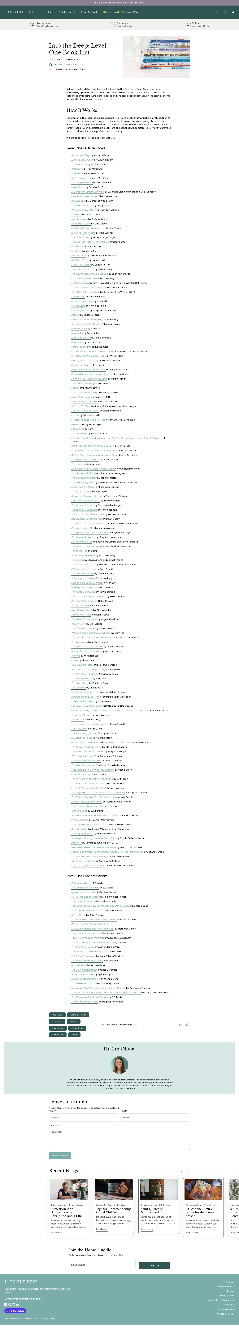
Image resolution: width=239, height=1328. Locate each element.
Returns (231, 1291)
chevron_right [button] (187, 1171)
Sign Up (154, 1265)
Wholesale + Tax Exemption (221, 1300)
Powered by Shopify (47, 1319)
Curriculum (57, 1021)
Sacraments (57, 1035)
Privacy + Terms (227, 1295)
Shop (52, 12)
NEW (135, 12)
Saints (74, 1035)
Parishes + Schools (226, 1286)
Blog (83, 12)
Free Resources (68, 12)
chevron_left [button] (181, 1171)
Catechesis (57, 1015)
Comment (55, 1125)
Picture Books (77, 1028)
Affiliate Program (226, 1309)
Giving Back (229, 1304)
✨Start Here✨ (111, 12)
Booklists (230, 1282)
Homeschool (57, 1028)
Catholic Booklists (78, 1015)
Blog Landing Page (68, 64)
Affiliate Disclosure (226, 1314)
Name (52, 1110)
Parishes (126, 12)
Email (124, 1110)
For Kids (74, 1021)
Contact (94, 12)
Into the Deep (16, 1319)
